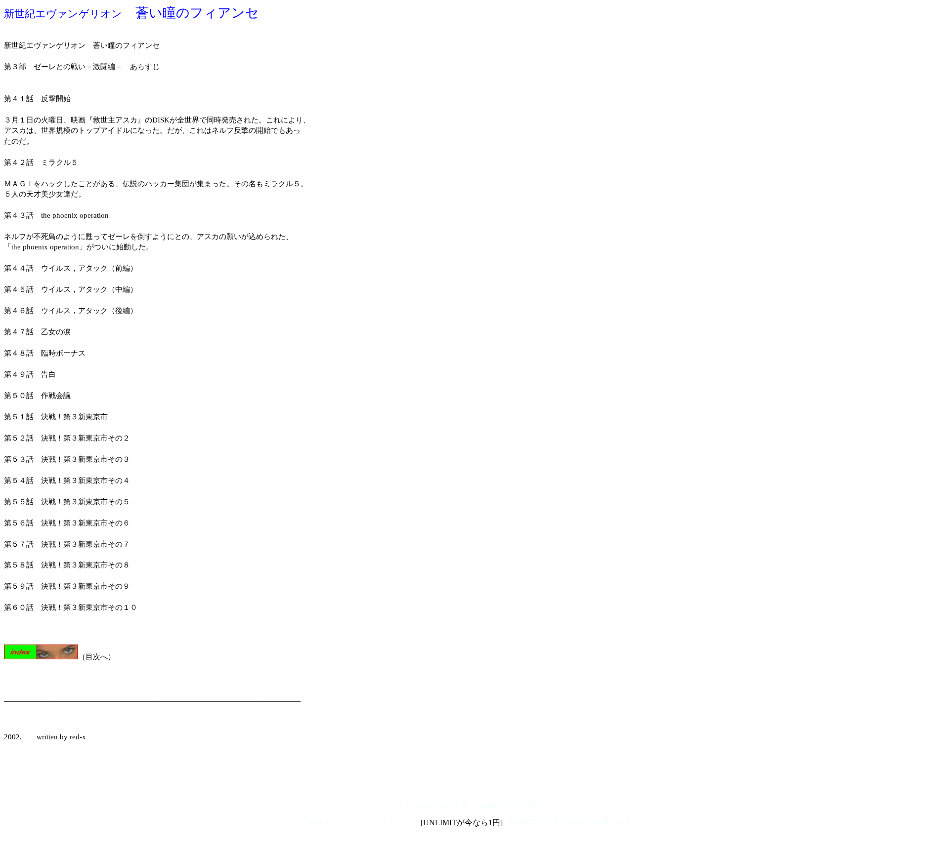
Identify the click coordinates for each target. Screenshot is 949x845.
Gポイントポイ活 (437, 804)
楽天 (534, 804)
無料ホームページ (339, 822)
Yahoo (514, 804)
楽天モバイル (397, 822)
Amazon (489, 804)
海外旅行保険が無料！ (602, 822)
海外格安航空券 (533, 822)
